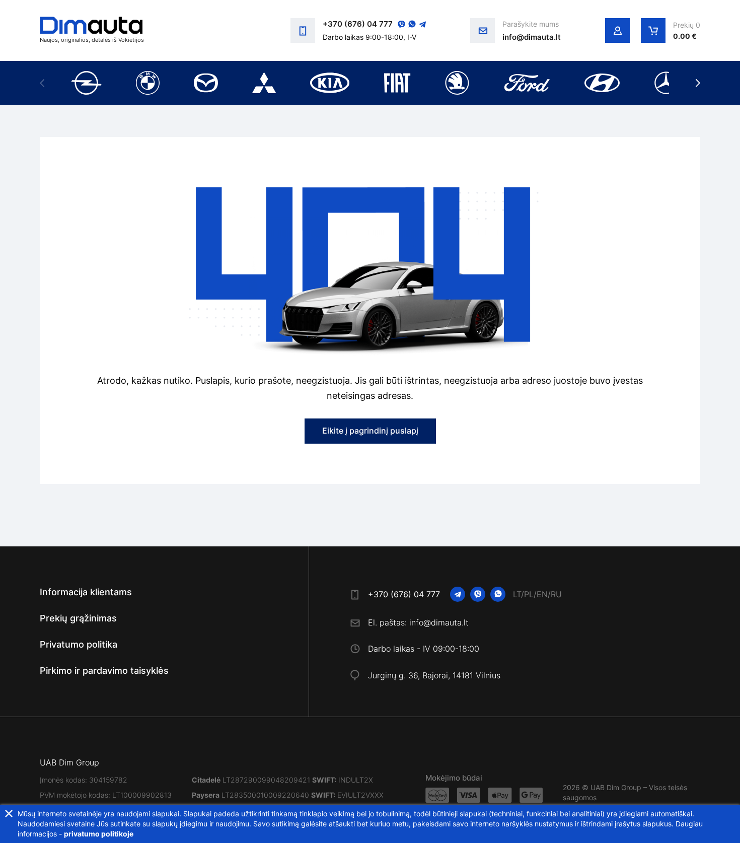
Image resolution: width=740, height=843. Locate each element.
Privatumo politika (78, 644)
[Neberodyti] (9, 813)
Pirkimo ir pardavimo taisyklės (104, 670)
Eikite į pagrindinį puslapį (370, 431)
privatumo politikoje (98, 833)
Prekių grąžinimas (78, 618)
